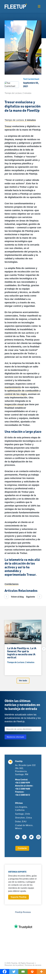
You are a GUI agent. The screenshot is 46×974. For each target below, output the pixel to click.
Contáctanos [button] (12, 584)
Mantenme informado (15, 737)
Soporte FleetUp (18, 897)
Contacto (22, 848)
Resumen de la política (14, 961)
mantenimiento (13, 387)
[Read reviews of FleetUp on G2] (23, 945)
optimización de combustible (23, 390)
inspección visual (14, 404)
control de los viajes (16, 394)
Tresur (8, 126)
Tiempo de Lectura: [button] (20, 120)
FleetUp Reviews (23, 912)
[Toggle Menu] (39, 6)
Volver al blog (17, 596)
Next (44, 649)
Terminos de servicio (33, 961)
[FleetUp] (16, 6)
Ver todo (23, 680)
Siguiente (30, 596)
